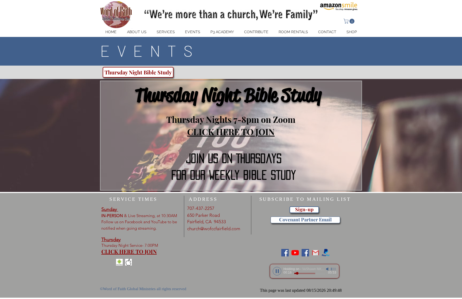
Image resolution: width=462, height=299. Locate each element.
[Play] (277, 271)
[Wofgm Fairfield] (295, 252)
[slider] (333, 269)
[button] (350, 21)
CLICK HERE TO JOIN (231, 131)
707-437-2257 (200, 208)
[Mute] (327, 269)
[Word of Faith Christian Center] (305, 252)
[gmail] (315, 252)
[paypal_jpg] (325, 252)
